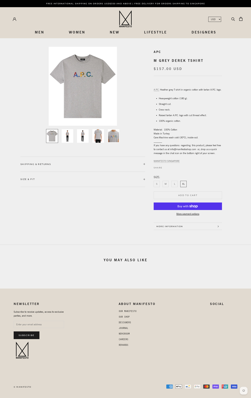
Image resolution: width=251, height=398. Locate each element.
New (115, 32)
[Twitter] (168, 167)
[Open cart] (240, 19)
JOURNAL (123, 328)
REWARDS (123, 345)
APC (157, 52)
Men (39, 32)
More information (169, 226)
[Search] (233, 19)
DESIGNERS (125, 323)
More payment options (187, 213)
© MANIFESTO (22, 387)
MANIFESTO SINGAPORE (167, 161)
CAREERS (123, 340)
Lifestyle (155, 32)
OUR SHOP (124, 317)
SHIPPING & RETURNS (35, 164)
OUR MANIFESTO (127, 311)
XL (183, 184)
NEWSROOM (124, 334)
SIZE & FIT (27, 179)
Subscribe (26, 335)
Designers (204, 32)
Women (77, 32)
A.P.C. (156, 89)
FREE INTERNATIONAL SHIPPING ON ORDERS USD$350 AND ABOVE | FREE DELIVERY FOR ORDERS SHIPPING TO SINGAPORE (125, 3)
